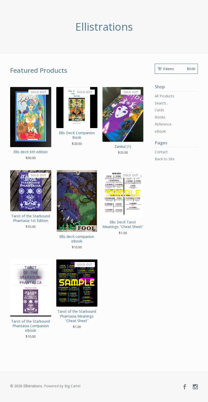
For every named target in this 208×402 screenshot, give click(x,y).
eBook (160, 131)
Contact (161, 151)
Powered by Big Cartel (62, 385)
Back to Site (165, 158)
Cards (159, 110)
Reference (163, 124)
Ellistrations (104, 26)
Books (160, 117)
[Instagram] (195, 387)
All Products (164, 96)
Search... (161, 103)
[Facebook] (184, 387)
